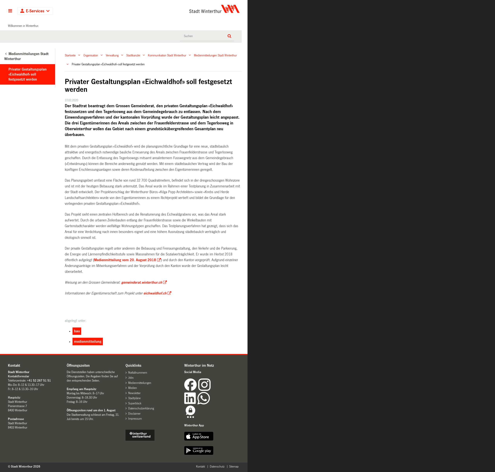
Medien (132, 388)
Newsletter (134, 393)
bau (77, 331)
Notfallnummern (137, 372)
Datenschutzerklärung (141, 408)
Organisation (90, 55)
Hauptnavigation (10, 11)
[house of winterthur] (139, 439)
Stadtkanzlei (133, 55)
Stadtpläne (134, 398)
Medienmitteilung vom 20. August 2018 (125, 260)
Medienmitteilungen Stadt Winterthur (215, 55)
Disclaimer (134, 413)
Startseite (70, 55)
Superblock (134, 403)
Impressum (135, 418)
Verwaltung (112, 55)
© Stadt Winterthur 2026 (24, 466)
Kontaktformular (18, 376)
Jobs (131, 377)
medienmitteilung (88, 342)
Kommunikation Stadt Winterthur (167, 55)
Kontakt (200, 466)
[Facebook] (191, 389)
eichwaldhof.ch (154, 293)
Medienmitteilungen (139, 382)
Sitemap (234, 466)
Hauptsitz (14, 397)
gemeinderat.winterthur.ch (141, 282)
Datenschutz (217, 466)
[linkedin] (190, 403)
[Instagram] (204, 389)
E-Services (35, 11)
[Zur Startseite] (178, 9)
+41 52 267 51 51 (39, 380)
